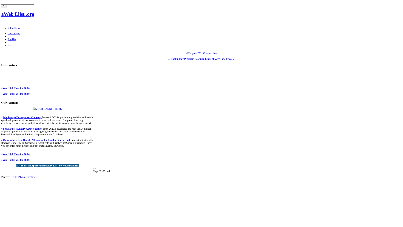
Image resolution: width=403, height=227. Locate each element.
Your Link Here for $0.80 (16, 88)
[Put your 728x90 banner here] (201, 53)
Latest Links (14, 33)
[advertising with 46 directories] (47, 109)
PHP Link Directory (25, 177)
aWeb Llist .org (17, 14)
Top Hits (12, 39)
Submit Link (14, 28)
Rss (9, 45)
